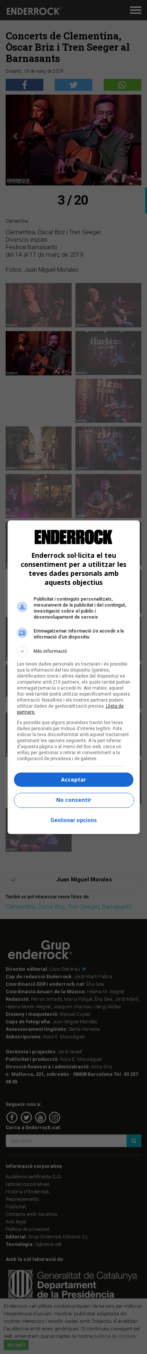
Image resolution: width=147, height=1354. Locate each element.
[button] (73, 651)
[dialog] (74, 677)
